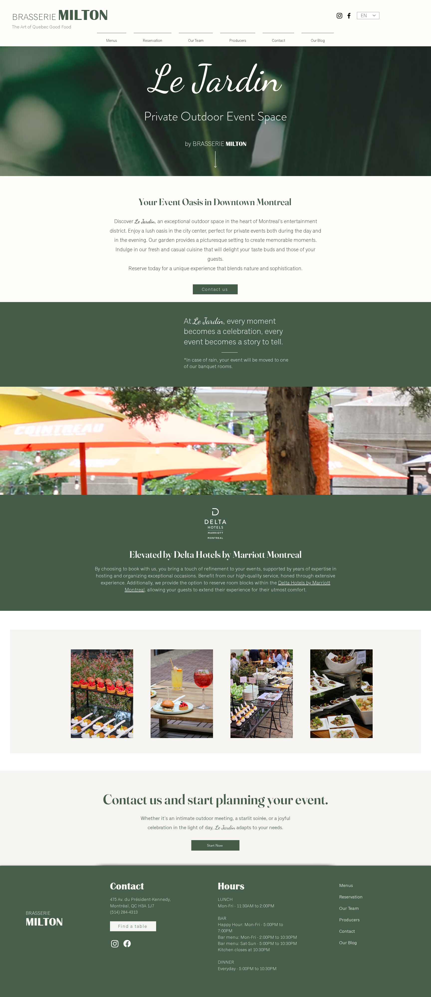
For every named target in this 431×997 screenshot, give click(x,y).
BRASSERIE (38, 913)
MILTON (44, 921)
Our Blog (348, 943)
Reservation (351, 897)
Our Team (349, 908)
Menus (346, 885)
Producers (349, 920)
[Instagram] (339, 15)
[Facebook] (349, 15)
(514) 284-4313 (124, 912)
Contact (347, 931)
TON (95, 14)
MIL (70, 14)
